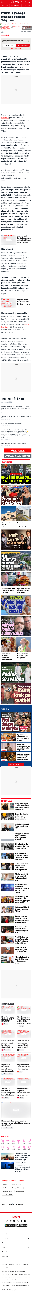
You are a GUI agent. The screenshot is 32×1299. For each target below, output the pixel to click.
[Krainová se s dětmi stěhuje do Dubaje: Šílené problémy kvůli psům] (7, 929)
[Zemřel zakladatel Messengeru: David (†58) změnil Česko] (7, 950)
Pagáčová (5, 117)
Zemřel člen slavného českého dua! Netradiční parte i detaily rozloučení (21, 817)
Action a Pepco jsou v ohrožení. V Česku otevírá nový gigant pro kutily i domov (22, 899)
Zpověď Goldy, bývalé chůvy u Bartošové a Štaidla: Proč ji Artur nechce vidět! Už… (21, 940)
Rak (18, 1143)
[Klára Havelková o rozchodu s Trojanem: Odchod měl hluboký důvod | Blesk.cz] (7, 856)
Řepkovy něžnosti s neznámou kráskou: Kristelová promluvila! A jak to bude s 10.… (22, 919)
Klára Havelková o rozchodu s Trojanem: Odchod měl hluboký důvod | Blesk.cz (22, 856)
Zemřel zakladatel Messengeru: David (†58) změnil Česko (21, 949)
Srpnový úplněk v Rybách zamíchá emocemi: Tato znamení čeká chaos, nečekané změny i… (22, 1167)
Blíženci (13, 1143)
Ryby (29, 1149)
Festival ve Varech (16, 1184)
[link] (7, 1221)
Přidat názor (18, 450)
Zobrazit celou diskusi (17, 455)
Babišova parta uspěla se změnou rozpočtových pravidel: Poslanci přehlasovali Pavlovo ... (23, 756)
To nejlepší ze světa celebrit (13, 1180)
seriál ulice (9, 1204)
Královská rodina (7, 1191)
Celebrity (5, 1184)
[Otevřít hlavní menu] (2, 2)
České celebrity (19, 1191)
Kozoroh (18, 1149)
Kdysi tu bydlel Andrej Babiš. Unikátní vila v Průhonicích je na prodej (22, 960)
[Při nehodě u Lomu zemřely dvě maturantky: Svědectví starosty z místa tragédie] (7, 887)
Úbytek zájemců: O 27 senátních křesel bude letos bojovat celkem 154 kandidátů (23, 737)
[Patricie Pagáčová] (15, 26)
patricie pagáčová (18, 1204)
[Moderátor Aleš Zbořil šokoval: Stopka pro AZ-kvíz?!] (7, 909)
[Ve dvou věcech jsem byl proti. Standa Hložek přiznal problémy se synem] (7, 866)
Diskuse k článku (12, 399)
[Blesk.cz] (15, 2)
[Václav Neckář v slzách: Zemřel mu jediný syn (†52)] (7, 827)
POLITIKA (5, 709)
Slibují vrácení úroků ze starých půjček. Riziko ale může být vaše (21, 877)
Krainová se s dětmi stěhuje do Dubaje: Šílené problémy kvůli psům (21, 930)
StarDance (5, 1188)
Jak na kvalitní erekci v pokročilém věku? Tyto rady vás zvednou (22, 846)
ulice (3, 1204)
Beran (2, 1143)
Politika (4, 740)
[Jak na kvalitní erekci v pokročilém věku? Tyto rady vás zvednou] (7, 846)
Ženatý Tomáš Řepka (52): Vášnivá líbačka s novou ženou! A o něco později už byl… (22, 806)
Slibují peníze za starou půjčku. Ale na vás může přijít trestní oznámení (22, 836)
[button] (10, 1225)
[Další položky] (29, 5)
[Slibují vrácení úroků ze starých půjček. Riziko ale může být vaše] (7, 876)
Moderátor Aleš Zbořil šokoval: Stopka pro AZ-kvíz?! (22, 909)
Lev (24, 1143)
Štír (8, 1149)
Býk (8, 1143)
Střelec (13, 1149)
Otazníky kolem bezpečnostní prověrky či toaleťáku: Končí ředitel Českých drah (23, 747)
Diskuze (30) (5, 35)
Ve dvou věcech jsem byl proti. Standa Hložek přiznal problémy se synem (21, 867)
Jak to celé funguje (16, 48)
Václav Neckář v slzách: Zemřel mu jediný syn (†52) (22, 826)
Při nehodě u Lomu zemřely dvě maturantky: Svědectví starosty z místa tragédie (22, 888)
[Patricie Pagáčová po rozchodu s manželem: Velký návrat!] (16, 24)
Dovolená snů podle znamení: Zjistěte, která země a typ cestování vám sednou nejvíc (22, 1156)
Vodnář (24, 1149)
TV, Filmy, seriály (7, 1194)
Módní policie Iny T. (17, 1188)
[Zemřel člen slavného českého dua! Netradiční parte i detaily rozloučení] (7, 816)
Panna (29, 1143)
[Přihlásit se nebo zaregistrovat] (29, 2)
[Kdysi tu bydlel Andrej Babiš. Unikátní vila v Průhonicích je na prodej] (7, 959)
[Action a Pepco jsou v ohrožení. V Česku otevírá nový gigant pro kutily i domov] (7, 899)
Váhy (3, 1149)
